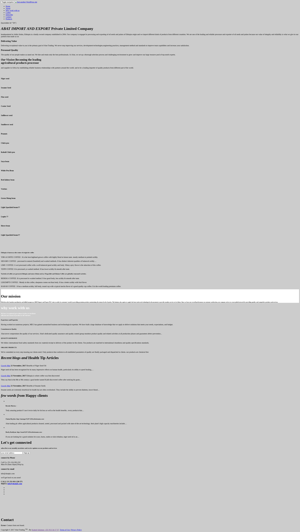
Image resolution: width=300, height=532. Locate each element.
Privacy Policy (76, 530)
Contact (8, 17)
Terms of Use (65, 530)
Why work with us (12, 10)
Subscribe (9, 15)
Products (9, 19)
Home (8, 6)
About (8, 8)
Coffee (8, 13)
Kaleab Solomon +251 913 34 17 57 (45, 530)
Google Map (5, 366)
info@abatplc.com (15, 484)
